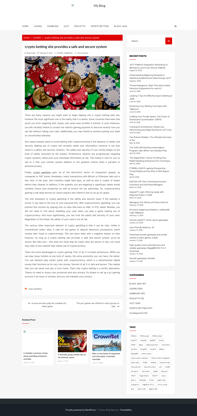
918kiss (134, 336)
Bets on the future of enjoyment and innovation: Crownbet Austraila (106, 356)
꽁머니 (133, 380)
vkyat (163, 376)
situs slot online (150, 367)
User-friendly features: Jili (141, 227)
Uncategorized (136, 313)
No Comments (83, 53)
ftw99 (133, 345)
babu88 (143, 340)
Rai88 (145, 362)
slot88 (167, 367)
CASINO (38, 26)
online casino (146, 354)
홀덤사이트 (153, 389)
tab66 (155, 371)
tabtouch (164, 371)
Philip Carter (31, 53)
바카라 (151, 380)
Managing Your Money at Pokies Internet (148, 202)
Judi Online (165, 345)
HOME (25, 26)
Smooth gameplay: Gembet (142, 258)
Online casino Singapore (160, 358)
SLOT (66, 26)
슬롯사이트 (161, 380)
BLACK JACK (120, 26)
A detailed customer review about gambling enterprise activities (35, 356)
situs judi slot (136, 367)
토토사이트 (142, 389)
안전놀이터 (135, 385)
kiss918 (153, 349)
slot (160, 367)
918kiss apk (144, 336)
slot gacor (134, 371)
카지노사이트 (162, 385)
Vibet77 (155, 376)
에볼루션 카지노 (148, 385)
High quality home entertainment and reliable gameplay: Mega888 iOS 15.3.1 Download (147, 248)
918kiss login (157, 336)
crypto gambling (42, 172)
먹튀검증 (142, 380)
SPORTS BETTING (100, 26)
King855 (143, 349)
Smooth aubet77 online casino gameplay (148, 220)
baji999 (152, 340)
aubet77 (134, 340)
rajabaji (153, 362)
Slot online (146, 371)
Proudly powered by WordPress (81, 410)
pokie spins (135, 362)
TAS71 (133, 376)
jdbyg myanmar (152, 345)
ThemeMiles (126, 410)
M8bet (161, 349)
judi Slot (134, 349)
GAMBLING (52, 26)
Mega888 (134, 354)
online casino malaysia (139, 358)
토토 (132, 389)
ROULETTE (80, 26)
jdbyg (141, 345)
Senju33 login (165, 362)
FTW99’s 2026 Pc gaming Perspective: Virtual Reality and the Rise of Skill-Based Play (149, 171)
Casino (161, 340)
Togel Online (144, 376)
